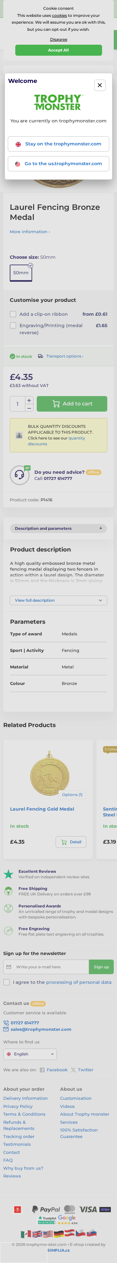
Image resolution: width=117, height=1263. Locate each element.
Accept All (58, 50)
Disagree (58, 39)
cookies (59, 15)
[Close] (100, 85)
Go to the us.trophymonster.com (62, 163)
